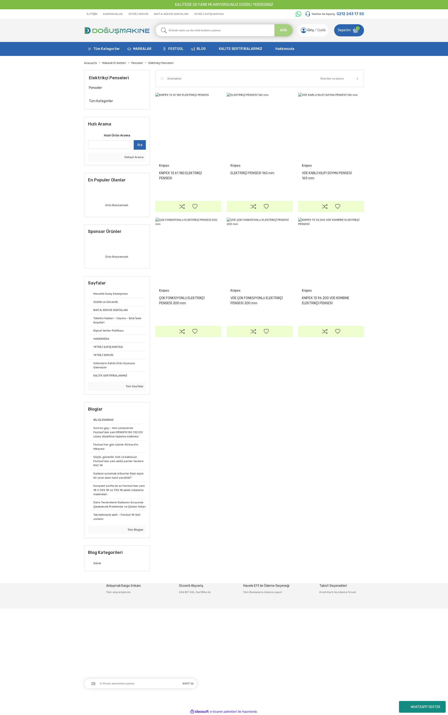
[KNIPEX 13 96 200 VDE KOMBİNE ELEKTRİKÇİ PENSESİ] (331, 250)
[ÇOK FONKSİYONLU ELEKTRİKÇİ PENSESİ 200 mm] (188, 250)
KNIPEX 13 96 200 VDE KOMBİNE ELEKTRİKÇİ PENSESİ (325, 300)
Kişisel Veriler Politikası (330, 665)
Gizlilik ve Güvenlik (327, 645)
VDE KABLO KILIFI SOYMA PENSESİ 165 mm (327, 175)
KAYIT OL (188, 683)
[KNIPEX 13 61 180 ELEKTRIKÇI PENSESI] (188, 126)
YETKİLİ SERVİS (138, 14)
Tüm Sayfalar (134, 386)
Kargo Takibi (267, 665)
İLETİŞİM (92, 14)
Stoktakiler (174, 78)
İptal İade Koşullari (327, 655)
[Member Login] (303, 30)
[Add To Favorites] (194, 206)
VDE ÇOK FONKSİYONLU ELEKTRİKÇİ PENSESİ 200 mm (257, 300)
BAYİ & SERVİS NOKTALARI (171, 14)
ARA (283, 30)
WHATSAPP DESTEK (425, 707)
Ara (139, 145)
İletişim (264, 635)
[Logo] (117, 30)
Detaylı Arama (134, 157)
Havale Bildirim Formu (275, 655)
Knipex (164, 166)
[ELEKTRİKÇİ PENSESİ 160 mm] (260, 126)
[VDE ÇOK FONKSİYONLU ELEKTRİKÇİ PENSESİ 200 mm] (260, 250)
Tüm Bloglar (135, 529)
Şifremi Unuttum (216, 655)
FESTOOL (176, 49)
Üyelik (321, 30)
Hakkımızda (284, 49)
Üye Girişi (210, 645)
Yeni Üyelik (211, 635)
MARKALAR (142, 49)
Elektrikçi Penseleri (161, 63)
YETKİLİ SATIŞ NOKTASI (209, 14)
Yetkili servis (268, 674)
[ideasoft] (199, 711)
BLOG (201, 49)
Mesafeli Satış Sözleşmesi (333, 635)
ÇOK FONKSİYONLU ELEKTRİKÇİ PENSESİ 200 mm (182, 300)
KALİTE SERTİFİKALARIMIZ (240, 49)
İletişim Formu (269, 645)
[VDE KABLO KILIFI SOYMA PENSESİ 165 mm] (331, 126)
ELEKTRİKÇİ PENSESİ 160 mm (252, 173)
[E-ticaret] (223, 711)
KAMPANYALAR (113, 14)
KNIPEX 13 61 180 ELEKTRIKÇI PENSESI (180, 175)
